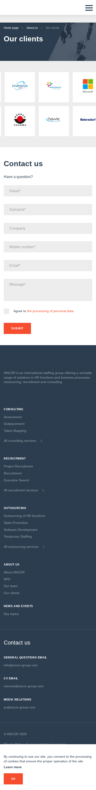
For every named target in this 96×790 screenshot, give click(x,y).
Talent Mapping (15, 431)
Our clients (12, 593)
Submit (17, 328)
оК (13, 778)
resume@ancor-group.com (24, 686)
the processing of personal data (50, 311)
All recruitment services (21, 490)
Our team (11, 586)
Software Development (20, 530)
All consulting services (20, 441)
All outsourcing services (21, 547)
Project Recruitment (18, 466)
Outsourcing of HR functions (24, 516)
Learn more (13, 767)
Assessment (13, 417)
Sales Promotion (16, 523)
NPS (7, 579)
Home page (11, 28)
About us (32, 28)
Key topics (11, 614)
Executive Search (16, 480)
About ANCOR (14, 572)
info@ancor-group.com (21, 665)
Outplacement (14, 424)
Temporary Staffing (18, 536)
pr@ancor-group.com (19, 707)
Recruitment (13, 473)
